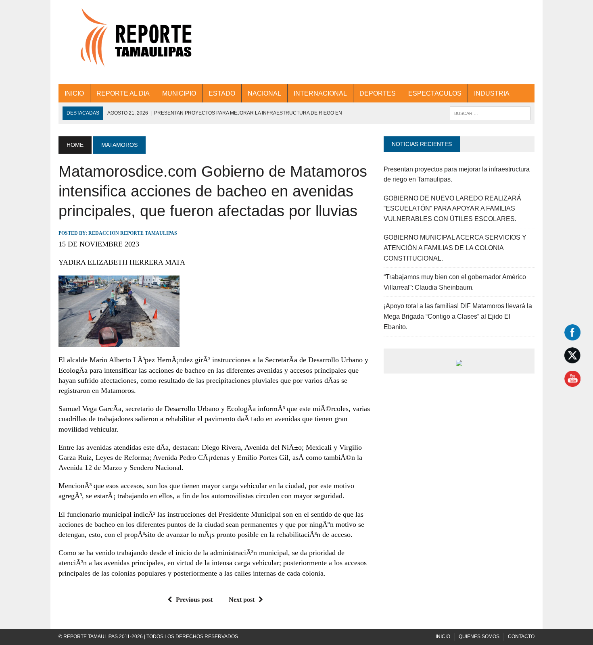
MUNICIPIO (179, 93)
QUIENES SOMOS (479, 636)
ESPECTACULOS (434, 93)
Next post (242, 599)
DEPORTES (377, 93)
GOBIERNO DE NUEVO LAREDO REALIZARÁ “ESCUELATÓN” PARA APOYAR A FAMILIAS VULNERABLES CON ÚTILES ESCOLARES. (452, 208)
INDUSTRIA (491, 93)
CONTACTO (521, 636)
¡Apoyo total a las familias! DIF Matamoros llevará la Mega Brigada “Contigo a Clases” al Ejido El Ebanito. (458, 316)
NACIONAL (264, 93)
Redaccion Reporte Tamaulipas (132, 233)
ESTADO (222, 93)
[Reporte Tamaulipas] (133, 42)
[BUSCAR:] (490, 112)
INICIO (74, 93)
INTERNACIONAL (320, 93)
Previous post (194, 599)
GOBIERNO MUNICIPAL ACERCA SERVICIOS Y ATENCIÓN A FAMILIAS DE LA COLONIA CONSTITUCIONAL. (455, 247)
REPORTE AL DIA (123, 93)
